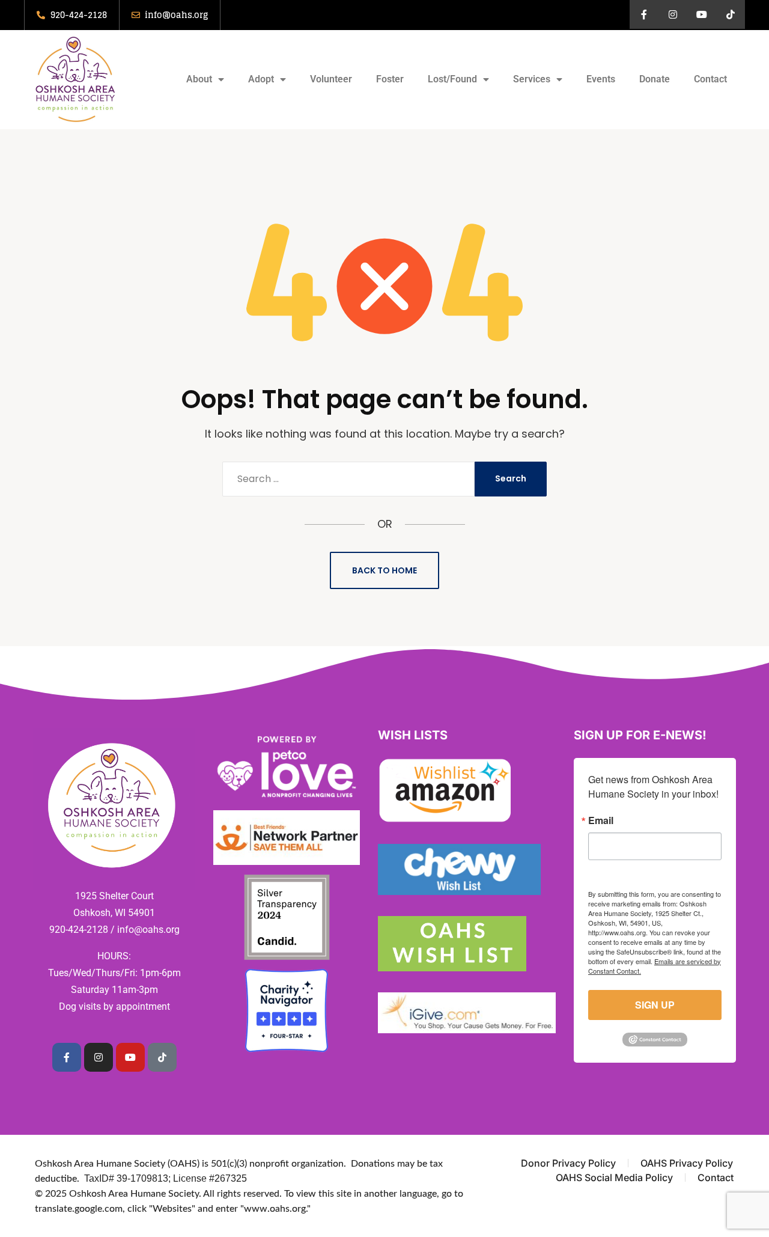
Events (600, 79)
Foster (390, 79)
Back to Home (384, 570)
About (199, 79)
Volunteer (331, 79)
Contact (710, 79)
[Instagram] (672, 14)
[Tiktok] (730, 14)
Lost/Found (452, 79)
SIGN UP (655, 1005)
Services (531, 79)
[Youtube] (701, 14)
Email (600, 820)
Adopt (261, 79)
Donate (654, 79)
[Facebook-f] (644, 14)
